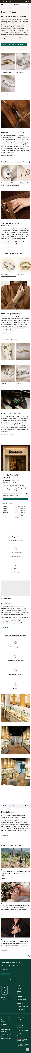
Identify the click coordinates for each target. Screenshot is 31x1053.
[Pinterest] (24, 1009)
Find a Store (20, 994)
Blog (18, 1022)
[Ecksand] (15, 4)
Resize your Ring (6, 1034)
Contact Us (20, 985)
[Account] (26, 4)
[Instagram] (22, 1009)
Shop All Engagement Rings (10, 185)
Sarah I (4, 878)
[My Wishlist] (23, 4)
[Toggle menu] (1, 4)
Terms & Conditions (22, 1030)
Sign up (5, 974)
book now (6, 627)
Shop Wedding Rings (7, 247)
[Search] (5, 4)
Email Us (19, 991)
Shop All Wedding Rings (8, 275)
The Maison (20, 1017)
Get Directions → (6, 598)
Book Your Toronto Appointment (14, 44)
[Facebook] (17, 1009)
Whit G (4, 914)
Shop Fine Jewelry (7, 333)
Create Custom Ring (7, 434)
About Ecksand (21, 1019)
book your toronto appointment (15, 499)
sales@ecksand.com (15, 540)
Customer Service (22, 999)
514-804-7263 (15, 572)
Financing (4, 1024)
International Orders (22, 1006)
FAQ (18, 1035)
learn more (4, 835)
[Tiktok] (26, 1009)
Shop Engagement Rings (8, 155)
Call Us (19, 988)
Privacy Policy (10, 979)
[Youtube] (19, 1009)
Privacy (19, 1033)
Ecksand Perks (5, 1017)
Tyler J (4, 950)
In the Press (20, 1027)
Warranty (3, 1027)
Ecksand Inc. (8, 997)
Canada (7, 1)
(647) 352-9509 (15, 556)
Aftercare (19, 996)
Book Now (27, 1)
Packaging (20, 1025)
